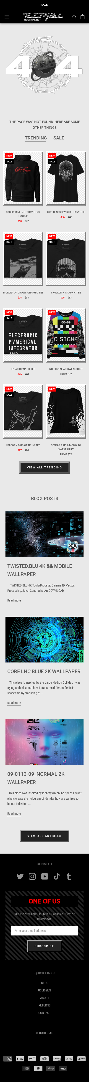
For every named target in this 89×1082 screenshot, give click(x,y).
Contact (44, 1013)
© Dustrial (44, 1033)
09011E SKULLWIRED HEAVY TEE (66, 212)
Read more (14, 600)
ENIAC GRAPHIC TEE (23, 369)
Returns (44, 1005)
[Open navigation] (7, 16)
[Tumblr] (68, 876)
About (44, 998)
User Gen (44, 990)
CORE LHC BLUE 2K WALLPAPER (44, 671)
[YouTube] (44, 876)
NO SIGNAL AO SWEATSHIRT (66, 369)
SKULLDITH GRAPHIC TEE (66, 292)
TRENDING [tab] (36, 138)
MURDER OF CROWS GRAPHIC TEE (23, 292)
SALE (44, 4)
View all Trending (44, 467)
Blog (44, 983)
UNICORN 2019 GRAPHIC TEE (23, 445)
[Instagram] (32, 876)
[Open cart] (82, 16)
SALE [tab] (58, 138)
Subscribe (44, 946)
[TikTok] (56, 876)
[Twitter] (20, 876)
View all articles (44, 836)
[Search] (74, 17)
